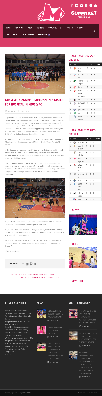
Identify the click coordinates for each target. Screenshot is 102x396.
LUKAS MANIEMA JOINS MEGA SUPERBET (55, 330)
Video (80, 27)
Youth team (28, 34)
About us (19, 27)
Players (40, 27)
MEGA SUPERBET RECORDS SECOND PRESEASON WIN (55, 314)
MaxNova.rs (92, 393)
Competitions (11, 34)
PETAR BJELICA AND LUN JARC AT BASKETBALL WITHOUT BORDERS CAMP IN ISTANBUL (87, 317)
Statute (8, 354)
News (30, 27)
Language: (43, 34)
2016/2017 (25, 111)
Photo (70, 27)
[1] (35, 74)
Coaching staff (55, 27)
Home (7, 27)
